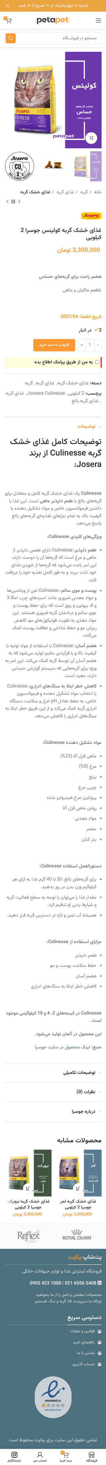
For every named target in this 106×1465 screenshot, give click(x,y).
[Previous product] (19, 202)
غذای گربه (64, 192)
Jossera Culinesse (46, 393)
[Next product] (7, 202)
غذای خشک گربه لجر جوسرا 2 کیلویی (78, 1204)
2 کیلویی (76, 393)
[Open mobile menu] (99, 20)
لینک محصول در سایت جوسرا (62, 1047)
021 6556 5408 (81, 1283)
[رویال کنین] (77, 1235)
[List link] (53, 1331)
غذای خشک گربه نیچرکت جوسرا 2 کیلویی (28, 1204)
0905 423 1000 (45, 1283)
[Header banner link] (62, 6)
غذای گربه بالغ (85, 401)
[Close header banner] (7, 6)
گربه (83, 192)
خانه (97, 192)
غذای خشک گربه (35, 192)
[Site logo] (53, 20)
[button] (78, 1188)
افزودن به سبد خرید (54, 345)
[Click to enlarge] (91, 138)
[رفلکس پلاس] (28, 1235)
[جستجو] (11, 38)
